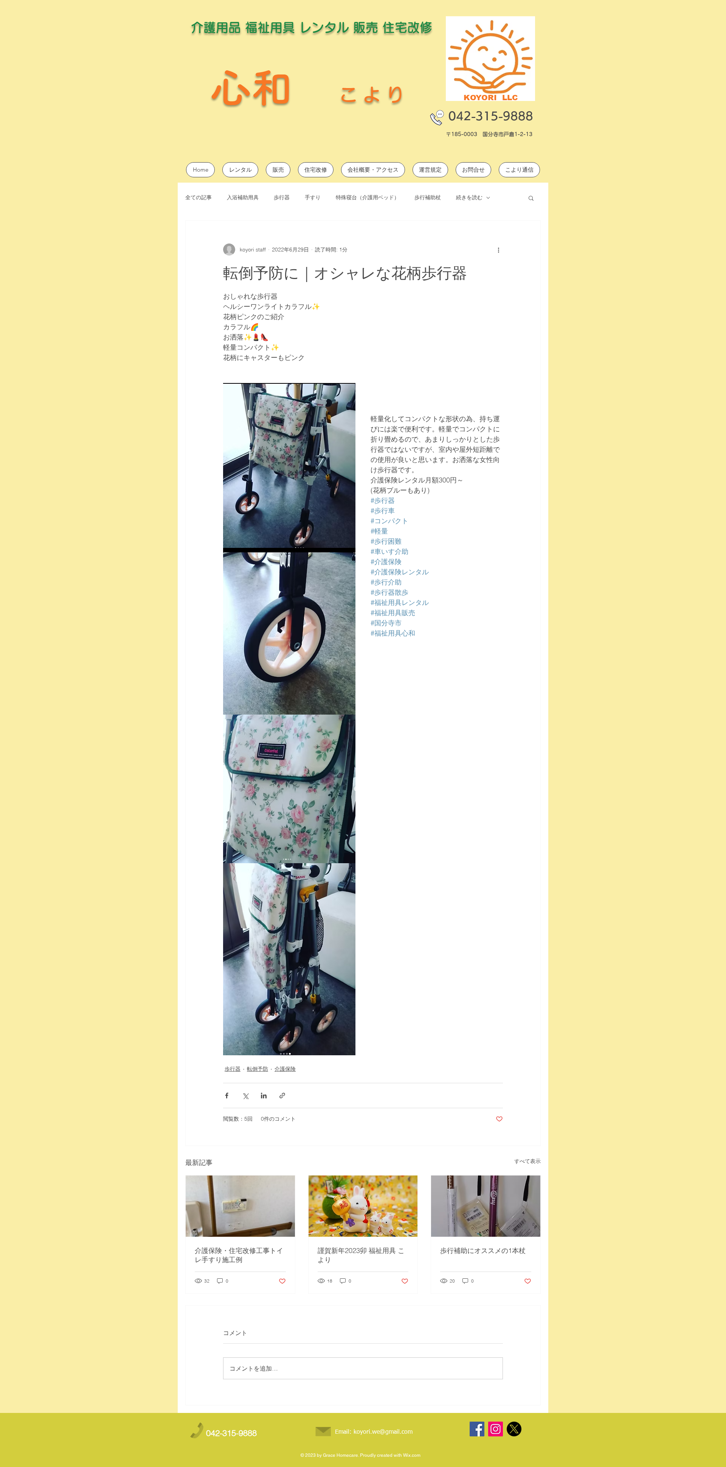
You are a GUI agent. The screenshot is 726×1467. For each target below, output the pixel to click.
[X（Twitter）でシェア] (245, 1095)
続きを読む (469, 197)
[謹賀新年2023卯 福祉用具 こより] (363, 1206)
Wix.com (411, 1455)
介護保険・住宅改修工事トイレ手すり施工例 (239, 1255)
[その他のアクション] (498, 249)
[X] (514, 1429)
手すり (313, 197)
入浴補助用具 (243, 197)
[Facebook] (477, 1429)
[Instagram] (495, 1429)
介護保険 (285, 1068)
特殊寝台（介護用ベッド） (367, 197)
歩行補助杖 (427, 197)
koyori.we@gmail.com (383, 1432)
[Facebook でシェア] (226, 1095)
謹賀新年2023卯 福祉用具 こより (361, 1255)
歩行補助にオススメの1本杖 (483, 1250)
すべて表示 (527, 1161)
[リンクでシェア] (282, 1095)
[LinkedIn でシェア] (263, 1095)
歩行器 (282, 197)
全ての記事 (198, 197)
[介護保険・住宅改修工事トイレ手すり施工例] (240, 1206)
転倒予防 (257, 1068)
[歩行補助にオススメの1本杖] (485, 1206)
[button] (531, 198)
